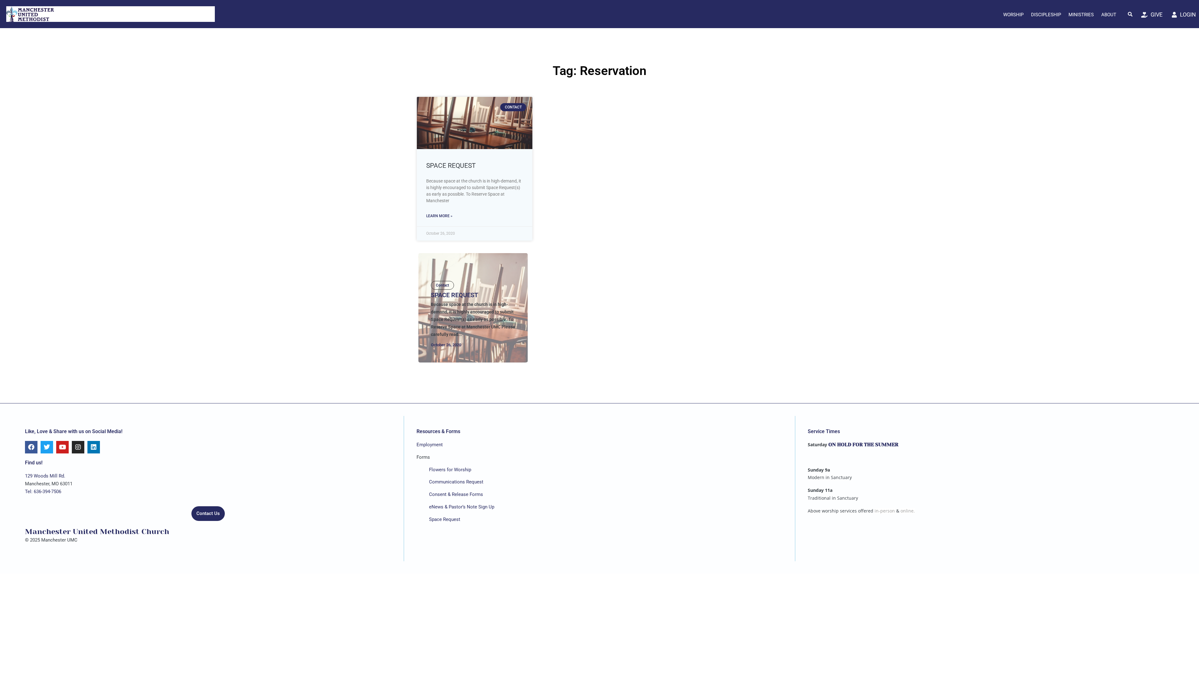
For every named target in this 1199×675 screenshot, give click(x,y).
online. (907, 511)
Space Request (451, 165)
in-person (885, 511)
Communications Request (456, 482)
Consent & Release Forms (456, 494)
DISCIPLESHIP (1046, 15)
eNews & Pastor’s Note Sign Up (461, 507)
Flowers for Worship (450, 469)
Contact (442, 285)
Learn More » (439, 216)
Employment (430, 445)
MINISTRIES (1081, 15)
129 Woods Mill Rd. (45, 476)
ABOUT (1108, 15)
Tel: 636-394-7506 (43, 491)
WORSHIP (1013, 15)
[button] (1130, 14)
